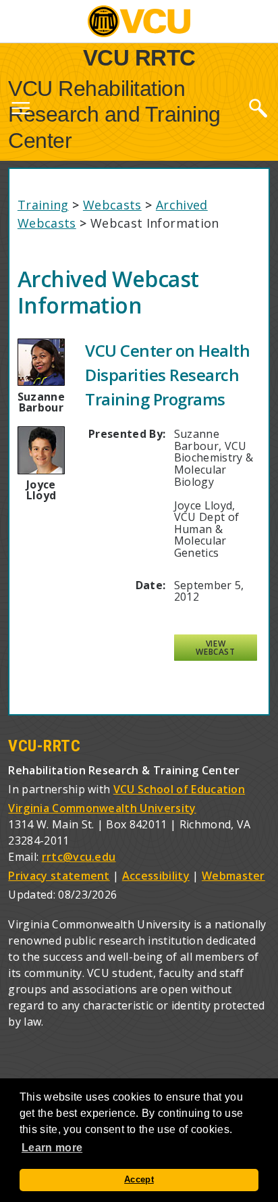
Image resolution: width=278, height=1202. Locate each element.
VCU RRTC (139, 57)
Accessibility (156, 875)
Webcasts (112, 205)
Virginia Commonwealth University (102, 808)
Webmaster (233, 875)
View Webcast (215, 647)
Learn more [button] (52, 1147)
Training (43, 205)
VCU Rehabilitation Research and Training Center (114, 114)
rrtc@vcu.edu (79, 856)
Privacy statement (58, 875)
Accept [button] (139, 1179)
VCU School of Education (179, 789)
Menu (20, 110)
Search (257, 107)
